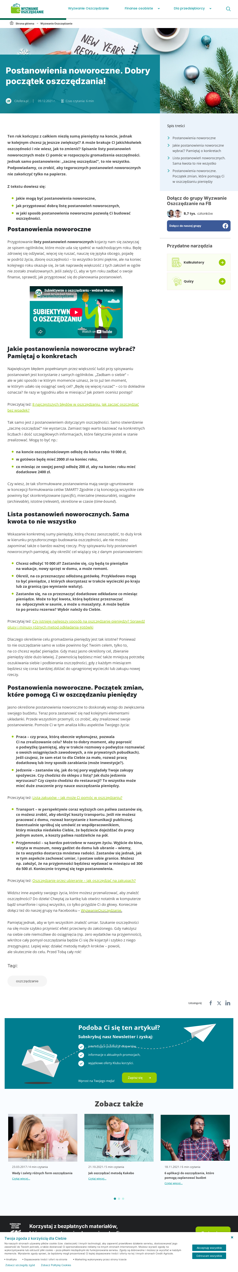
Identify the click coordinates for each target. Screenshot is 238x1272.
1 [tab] (115, 1199)
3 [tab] (123, 1199)
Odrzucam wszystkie (209, 1255)
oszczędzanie (27, 981)
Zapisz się (135, 1077)
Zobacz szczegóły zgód (20, 1265)
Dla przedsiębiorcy (189, 8)
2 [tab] (119, 1199)
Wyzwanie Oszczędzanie (88, 8)
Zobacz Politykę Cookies (56, 1265)
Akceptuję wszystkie (209, 1247)
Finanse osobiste (139, 8)
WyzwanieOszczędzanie (101, 910)
